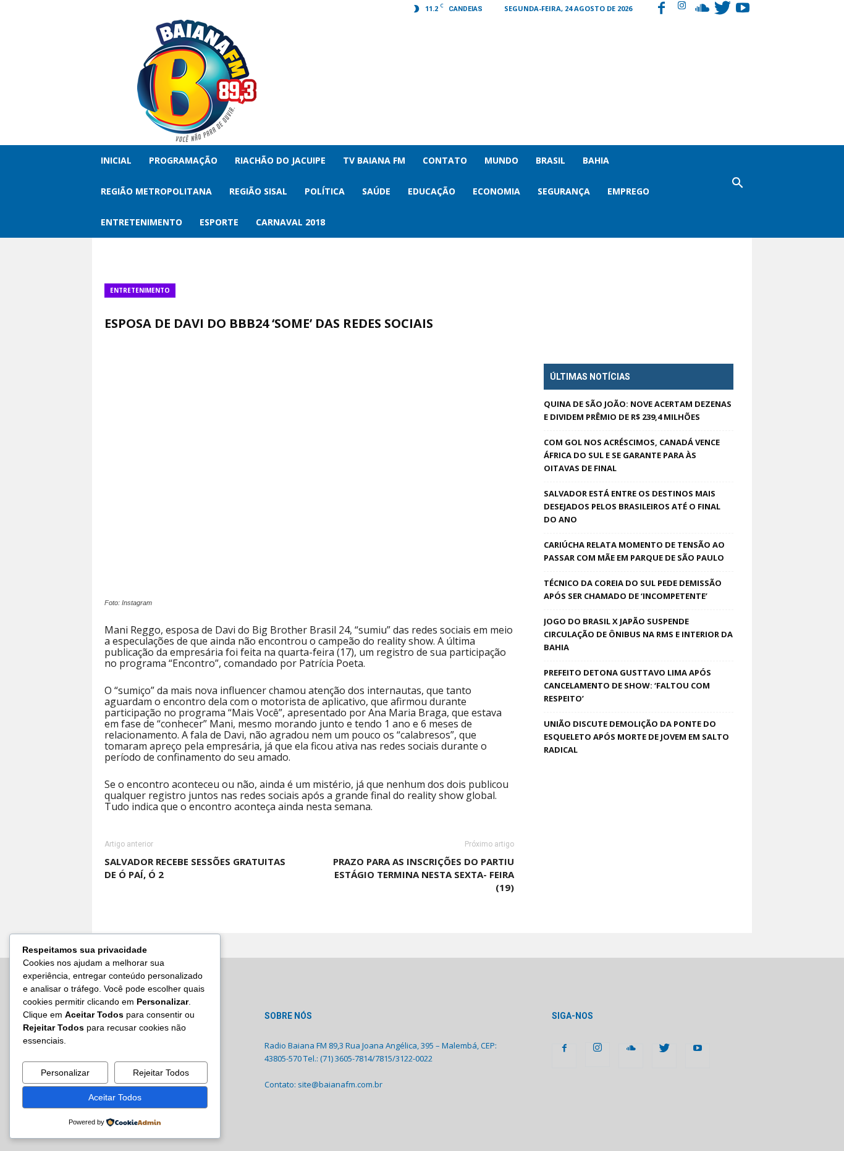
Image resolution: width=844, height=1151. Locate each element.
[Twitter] (722, 9)
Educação (431, 191)
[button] (737, 191)
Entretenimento (141, 222)
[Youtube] (742, 9)
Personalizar (65, 1073)
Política (325, 191)
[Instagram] (681, 9)
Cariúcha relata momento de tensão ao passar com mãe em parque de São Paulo (634, 551)
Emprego (628, 191)
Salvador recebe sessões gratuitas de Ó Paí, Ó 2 (194, 868)
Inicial (116, 160)
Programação (183, 160)
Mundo (501, 160)
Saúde (376, 191)
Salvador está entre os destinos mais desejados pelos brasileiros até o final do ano (632, 506)
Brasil (550, 160)
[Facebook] (661, 9)
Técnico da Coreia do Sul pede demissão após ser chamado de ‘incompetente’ (633, 589)
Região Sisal (258, 191)
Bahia (596, 160)
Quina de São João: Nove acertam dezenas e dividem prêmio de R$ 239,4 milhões (638, 410)
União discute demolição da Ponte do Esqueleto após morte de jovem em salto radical (636, 736)
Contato (445, 160)
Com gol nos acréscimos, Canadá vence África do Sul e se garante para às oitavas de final (632, 455)
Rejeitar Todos (161, 1073)
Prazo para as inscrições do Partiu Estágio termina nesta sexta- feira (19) (423, 874)
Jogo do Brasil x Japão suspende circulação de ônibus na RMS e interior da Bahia (638, 634)
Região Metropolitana (156, 191)
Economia (496, 191)
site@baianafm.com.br (340, 1084)
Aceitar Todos (114, 1097)
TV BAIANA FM (374, 160)
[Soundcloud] (702, 9)
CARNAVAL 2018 (290, 222)
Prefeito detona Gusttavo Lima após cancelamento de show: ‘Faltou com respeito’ (627, 685)
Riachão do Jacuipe (280, 160)
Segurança (564, 191)
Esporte (219, 222)
